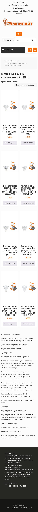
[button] (35, 50)
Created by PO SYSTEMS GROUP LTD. (19, 508)
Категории (9, 50)
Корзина (19, 14)
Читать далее (9, 143)
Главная (7, 61)
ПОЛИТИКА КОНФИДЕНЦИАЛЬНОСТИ (17, 485)
